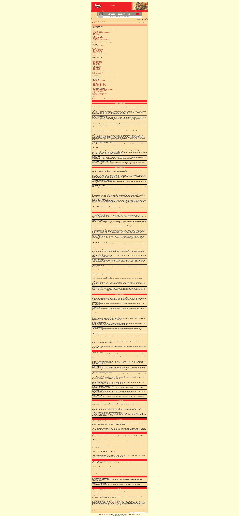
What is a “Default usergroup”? (97, 72)
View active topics (102, 21)
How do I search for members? (97, 86)
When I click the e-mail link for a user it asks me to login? (101, 42)
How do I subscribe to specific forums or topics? (100, 90)
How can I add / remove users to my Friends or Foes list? (102, 81)
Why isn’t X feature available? (97, 97)
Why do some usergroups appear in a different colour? (101, 71)
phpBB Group (122, 491)
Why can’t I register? (95, 34)
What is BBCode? (95, 58)
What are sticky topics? (96, 63)
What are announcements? (97, 62)
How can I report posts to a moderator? (99, 53)
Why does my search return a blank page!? (99, 85)
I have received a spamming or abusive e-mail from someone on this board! (105, 77)
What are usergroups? (96, 69)
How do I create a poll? (96, 47)
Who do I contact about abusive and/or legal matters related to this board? (104, 98)
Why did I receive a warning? (97, 52)
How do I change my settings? (97, 37)
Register (95, 18)
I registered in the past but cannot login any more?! (101, 32)
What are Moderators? (96, 68)
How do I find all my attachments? (98, 94)
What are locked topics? (96, 64)
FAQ (144, 18)
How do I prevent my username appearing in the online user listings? (104, 29)
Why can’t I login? (95, 27)
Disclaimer (125, 514)
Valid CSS (101, 514)
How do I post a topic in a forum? (98, 45)
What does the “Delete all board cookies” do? (100, 35)
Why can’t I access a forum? (97, 50)
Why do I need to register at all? (97, 28)
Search (147, 18)
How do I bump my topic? (96, 55)
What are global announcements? (98, 61)
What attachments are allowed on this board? (100, 93)
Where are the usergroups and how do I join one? (100, 70)
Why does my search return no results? (99, 84)
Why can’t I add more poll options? (98, 48)
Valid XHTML (106, 514)
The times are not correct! (96, 38)
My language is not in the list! (97, 40)
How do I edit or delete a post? (97, 46)
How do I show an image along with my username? (101, 41)
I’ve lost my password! (96, 30)
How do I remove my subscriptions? (98, 91)
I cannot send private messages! (97, 76)
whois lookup (114, 502)
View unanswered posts (95, 21)
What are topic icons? (96, 65)
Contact (129, 514)
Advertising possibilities (135, 514)
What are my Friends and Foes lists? (98, 80)
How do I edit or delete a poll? (97, 49)
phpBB (115, 515)
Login (91, 18)
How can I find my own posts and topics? (99, 87)
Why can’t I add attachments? (97, 51)
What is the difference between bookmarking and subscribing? (103, 89)
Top (93, 108)
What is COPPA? (95, 33)
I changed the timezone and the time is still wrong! (100, 39)
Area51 (97, 497)
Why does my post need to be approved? (99, 54)
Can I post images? (95, 60)
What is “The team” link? (96, 73)
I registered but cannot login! (97, 31)
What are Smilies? (95, 59)
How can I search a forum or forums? (98, 83)
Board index (94, 22)
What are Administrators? (96, 67)
